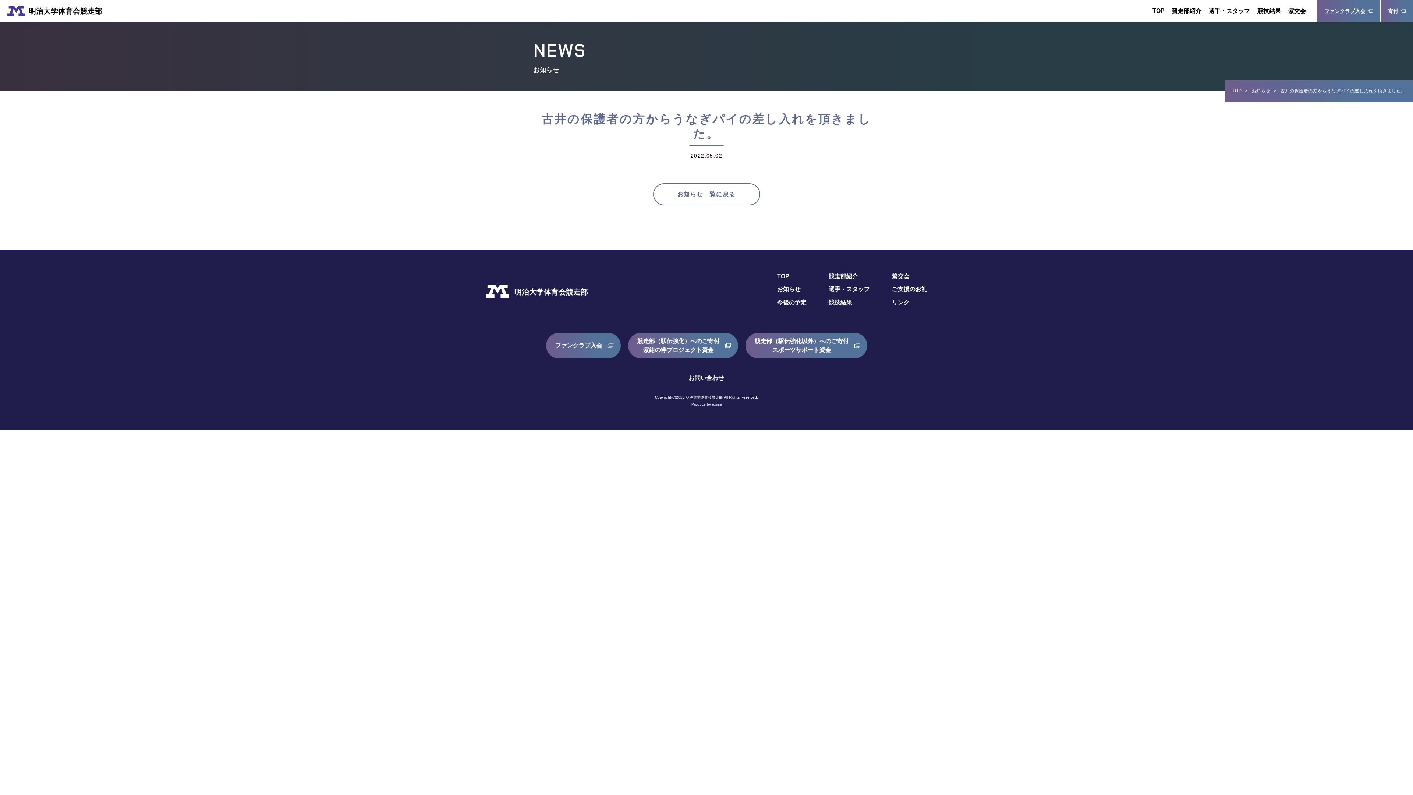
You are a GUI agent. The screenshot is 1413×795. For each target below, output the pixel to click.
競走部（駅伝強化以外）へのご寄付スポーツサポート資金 (802, 345)
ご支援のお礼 (909, 289)
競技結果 (1269, 11)
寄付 (1393, 11)
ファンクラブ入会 (1345, 11)
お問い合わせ (706, 378)
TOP (1158, 11)
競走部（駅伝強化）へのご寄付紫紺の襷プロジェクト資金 (678, 345)
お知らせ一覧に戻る (706, 194)
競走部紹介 (1186, 11)
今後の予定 (792, 302)
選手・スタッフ (1229, 11)
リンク (901, 302)
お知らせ (1261, 90)
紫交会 (1297, 11)
